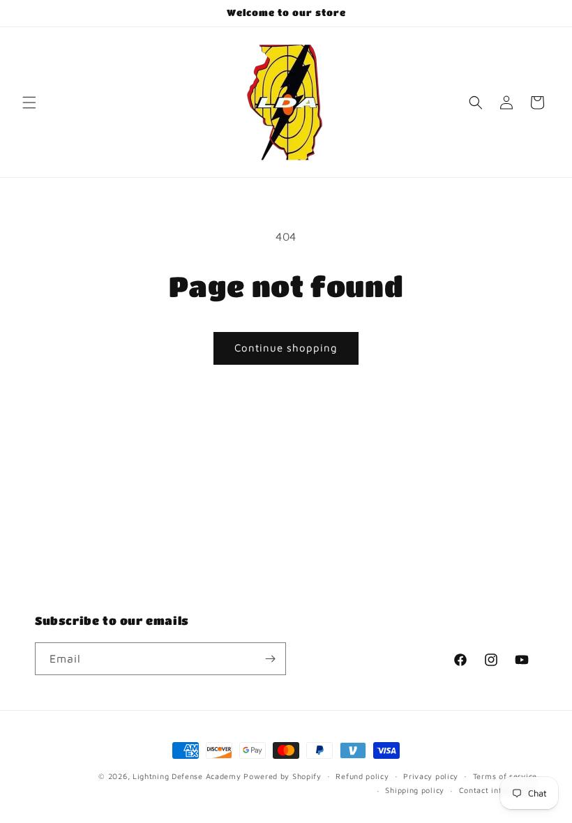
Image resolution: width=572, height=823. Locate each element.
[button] (29, 102)
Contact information (498, 789)
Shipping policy (414, 789)
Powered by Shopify (282, 775)
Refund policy (362, 775)
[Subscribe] (270, 658)
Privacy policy (430, 775)
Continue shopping (286, 348)
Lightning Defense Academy (187, 775)
